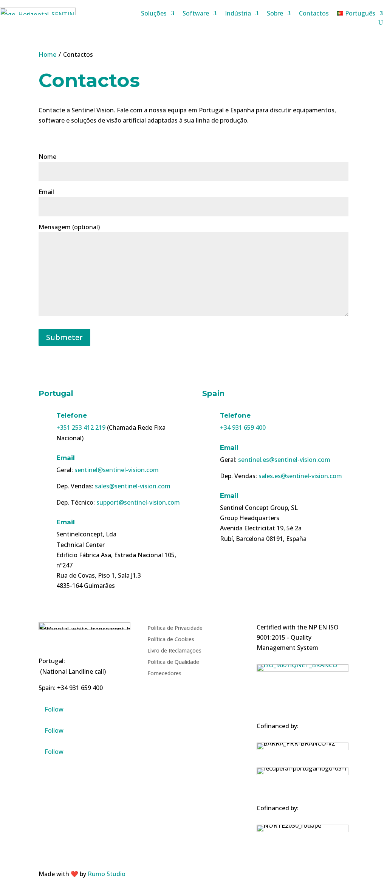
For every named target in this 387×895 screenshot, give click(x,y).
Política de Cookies (170, 640)
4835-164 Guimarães (85, 585)
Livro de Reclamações (174, 651)
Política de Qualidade (173, 662)
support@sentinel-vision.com (138, 502)
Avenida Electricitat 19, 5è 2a (261, 528)
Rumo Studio (106, 874)
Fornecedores (164, 674)
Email (65, 457)
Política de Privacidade (175, 628)
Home (47, 54)
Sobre (275, 14)
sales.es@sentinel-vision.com (300, 476)
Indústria (238, 14)
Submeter (64, 337)
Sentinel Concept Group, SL (259, 507)
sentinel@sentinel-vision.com (116, 470)
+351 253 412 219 (80, 427)
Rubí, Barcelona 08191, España (263, 539)
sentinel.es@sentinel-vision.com (284, 459)
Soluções (154, 14)
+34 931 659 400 (243, 427)
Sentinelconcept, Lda (86, 534)
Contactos (314, 14)
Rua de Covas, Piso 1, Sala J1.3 (98, 575)
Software (196, 14)
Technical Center (80, 545)
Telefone (71, 415)
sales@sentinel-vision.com (132, 486)
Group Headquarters (249, 518)
